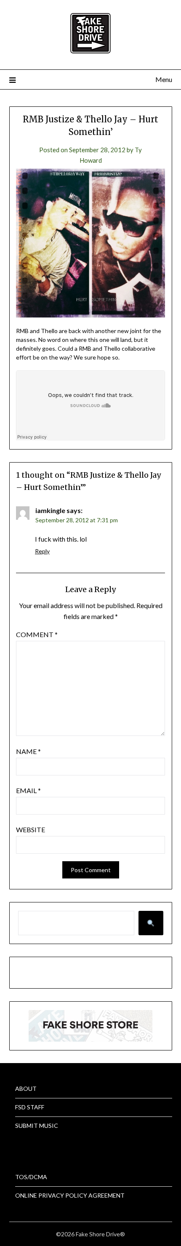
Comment (37, 634)
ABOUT (26, 1088)
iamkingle (50, 510)
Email (28, 790)
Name (28, 751)
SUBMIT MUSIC (36, 1125)
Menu (163, 79)
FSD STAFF (29, 1107)
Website (30, 829)
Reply (42, 551)
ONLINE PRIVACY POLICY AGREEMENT (70, 1195)
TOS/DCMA (31, 1176)
